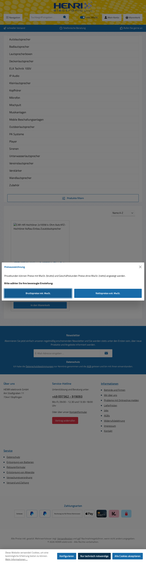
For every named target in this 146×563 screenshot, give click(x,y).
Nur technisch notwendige (94, 556)
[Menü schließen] (140, 267)
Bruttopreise (38, 293)
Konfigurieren (66, 556)
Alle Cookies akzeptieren (127, 556)
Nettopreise (108, 293)
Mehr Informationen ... (16, 559)
